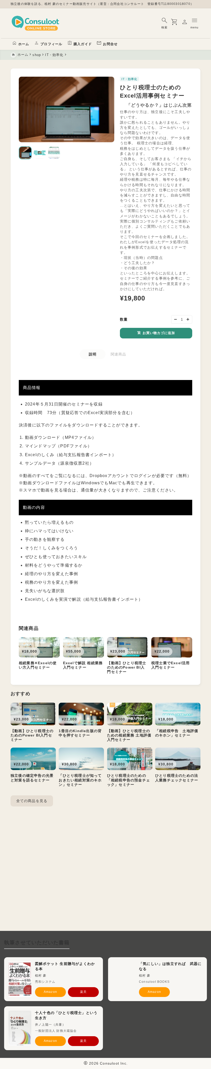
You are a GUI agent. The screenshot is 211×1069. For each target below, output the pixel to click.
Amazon (50, 992)
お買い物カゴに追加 (159, 333)
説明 (92, 354)
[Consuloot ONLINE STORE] (36, 23)
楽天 (83, 992)
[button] (25, 152)
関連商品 (118, 354)
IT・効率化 (129, 79)
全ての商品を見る (32, 801)
